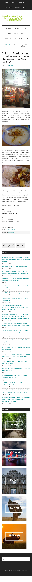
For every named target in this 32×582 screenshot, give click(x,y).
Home (3, 45)
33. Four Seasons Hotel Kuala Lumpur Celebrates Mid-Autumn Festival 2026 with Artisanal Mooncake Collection (16, 259)
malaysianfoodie (11, 229)
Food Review (9, 45)
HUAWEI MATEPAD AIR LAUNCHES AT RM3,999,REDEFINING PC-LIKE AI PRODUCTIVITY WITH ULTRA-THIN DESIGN (15, 307)
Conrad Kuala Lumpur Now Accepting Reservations (16, 293)
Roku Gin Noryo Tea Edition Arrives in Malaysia (14, 266)
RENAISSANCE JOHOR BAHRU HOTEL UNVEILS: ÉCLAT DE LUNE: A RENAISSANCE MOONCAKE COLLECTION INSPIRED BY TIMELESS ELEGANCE (15, 316)
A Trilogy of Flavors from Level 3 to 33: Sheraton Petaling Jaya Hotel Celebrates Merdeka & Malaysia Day (16, 333)
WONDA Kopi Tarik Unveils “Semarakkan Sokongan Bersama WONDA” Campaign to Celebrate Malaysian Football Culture (16, 399)
